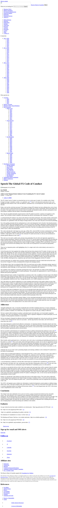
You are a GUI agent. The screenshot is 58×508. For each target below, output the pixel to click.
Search (25, 6)
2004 (8, 72)
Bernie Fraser (10, 153)
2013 (8, 58)
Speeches (6, 21)
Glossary (6, 494)
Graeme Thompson (11, 173)
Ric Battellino (10, 169)
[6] (47, 362)
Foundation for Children (27, 473)
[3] (11, 320)
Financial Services (8, 16)
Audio (8, 197)
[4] (55, 330)
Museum (6, 466)
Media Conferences (8, 178)
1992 (8, 89)
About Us (6, 17)
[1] (30, 201)
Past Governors (7, 107)
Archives (6, 28)
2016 (8, 54)
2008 (8, 66)
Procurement (7, 493)
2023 (8, 44)
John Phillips (10, 176)
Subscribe (3, 432)
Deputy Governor (8, 104)
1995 (8, 85)
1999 (8, 80)
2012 (8, 60)
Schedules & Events (8, 495)
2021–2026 (6, 38)
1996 (8, 84)
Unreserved (6, 465)
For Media (6, 487)
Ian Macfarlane (10, 136)
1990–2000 (6, 77)
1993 (8, 88)
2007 (8, 68)
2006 (8, 69)
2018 (8, 52)
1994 (8, 87)
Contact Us (6, 33)
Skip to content (4, 1)
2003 (8, 73)
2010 (8, 64)
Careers (5, 30)
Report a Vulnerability (9, 498)
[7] (33, 385)
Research (6, 26)
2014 (8, 57)
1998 (8, 81)
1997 (8, 83)
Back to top (6, 426)
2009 (8, 65)
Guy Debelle (10, 166)
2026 (8, 39)
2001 (8, 76)
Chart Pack (6, 25)
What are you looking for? (7, 6)
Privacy (5, 490)
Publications (6, 22)
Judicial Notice (7, 488)
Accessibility (7, 491)
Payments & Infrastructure (10, 12)
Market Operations (8, 10)
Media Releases (7, 19)
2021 (8, 46)
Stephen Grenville (11, 172)
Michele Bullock (11, 165)
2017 (8, 53)
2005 (8, 71)
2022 (8, 45)
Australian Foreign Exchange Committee (13, 469)
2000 (8, 79)
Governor (6, 97)
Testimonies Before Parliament (11, 177)
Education (6, 29)
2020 (8, 49)
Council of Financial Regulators (11, 468)
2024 (8, 42)
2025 (8, 41)
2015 (8, 56)
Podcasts (6, 180)
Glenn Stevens (10, 120)
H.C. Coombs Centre (9, 470)
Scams (5, 499)
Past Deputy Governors (9, 164)
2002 (8, 75)
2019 (8, 50)
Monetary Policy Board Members (12, 105)
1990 (8, 92)
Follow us (4, 436)
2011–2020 (6, 48)
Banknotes (6, 14)
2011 (8, 61)
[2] (19, 235)
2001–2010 (6, 62)
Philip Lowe (10, 108)
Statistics (6, 24)
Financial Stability (8, 13)
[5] (11, 341)
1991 (8, 91)
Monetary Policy (8, 9)
